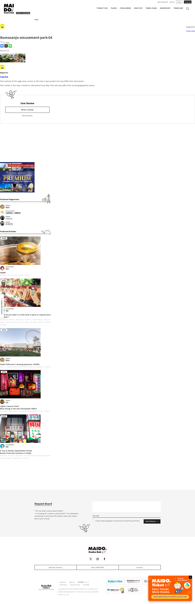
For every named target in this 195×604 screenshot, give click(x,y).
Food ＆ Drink (12, 275)
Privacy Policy (75, 585)
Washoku (3, 275)
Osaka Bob (190, 31)
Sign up (172, 2)
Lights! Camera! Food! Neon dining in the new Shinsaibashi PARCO (18, 407)
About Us (63, 582)
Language (188, 2)
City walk (3, 325)
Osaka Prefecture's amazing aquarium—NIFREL (20, 364)
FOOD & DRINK (125, 8)
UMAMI (3, 272)
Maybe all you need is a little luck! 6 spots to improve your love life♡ (25, 315)
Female (40, 322)
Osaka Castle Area (12, 322)
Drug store (19, 455)
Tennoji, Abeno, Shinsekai (27, 322)
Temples (47, 322)
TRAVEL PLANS (151, 8)
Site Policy (63, 585)
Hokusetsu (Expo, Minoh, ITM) (16, 367)
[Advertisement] (25, 143)
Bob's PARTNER (97, 567)
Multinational (17, 458)
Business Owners (55, 567)
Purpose (47, 367)
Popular (28, 319)
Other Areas (19, 319)
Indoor (2, 367)
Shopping (3, 455)
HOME (36, 19)
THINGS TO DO (102, 8)
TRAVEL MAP (178, 8)
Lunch (41, 411)
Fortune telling (37, 319)
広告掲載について (83, 582)
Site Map (86, 585)
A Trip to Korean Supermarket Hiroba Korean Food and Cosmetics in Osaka (16, 451)
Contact (139, 567)
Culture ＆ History (24, 275)
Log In (179, 2)
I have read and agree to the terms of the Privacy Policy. (117, 521)
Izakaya (47, 411)
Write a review (27, 109)
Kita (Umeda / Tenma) (7, 319)
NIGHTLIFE (138, 8)
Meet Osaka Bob (163, 2)
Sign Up (72, 582)
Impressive (31, 367)
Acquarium (39, 367)
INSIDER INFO (165, 8)
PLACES (114, 8)
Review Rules (27, 116)
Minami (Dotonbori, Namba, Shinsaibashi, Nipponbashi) (18, 411)
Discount (11, 455)
